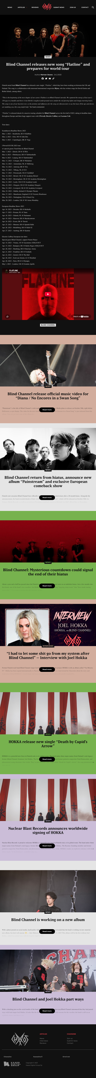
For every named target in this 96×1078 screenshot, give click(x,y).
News (48, 57)
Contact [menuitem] (84, 7)
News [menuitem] (10, 7)
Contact (70, 1043)
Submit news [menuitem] (58, 7)
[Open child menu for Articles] (26, 7)
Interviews (48, 646)
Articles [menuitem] (21, 7)
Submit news (72, 1041)
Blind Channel (48, 325)
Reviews (43, 1043)
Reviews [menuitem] (35, 7)
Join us (69, 1038)
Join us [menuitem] (73, 7)
